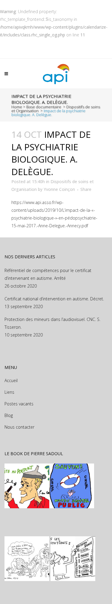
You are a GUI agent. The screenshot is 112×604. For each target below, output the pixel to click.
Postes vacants (18, 404)
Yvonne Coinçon (59, 189)
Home (16, 106)
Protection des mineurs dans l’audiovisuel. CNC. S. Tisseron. (52, 323)
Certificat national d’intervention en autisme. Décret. (54, 299)
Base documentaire (43, 106)
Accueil (11, 380)
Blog (8, 415)
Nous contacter (19, 427)
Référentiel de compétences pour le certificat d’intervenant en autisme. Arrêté (47, 274)
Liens (9, 392)
